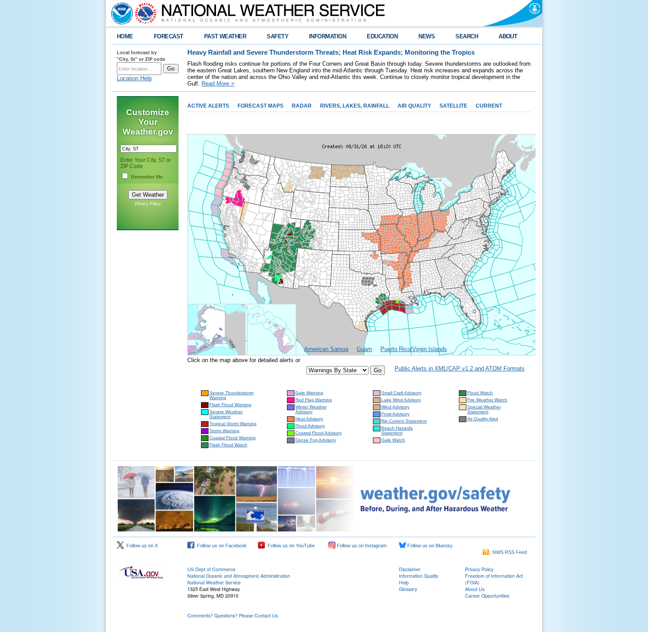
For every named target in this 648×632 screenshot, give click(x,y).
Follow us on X (141, 545)
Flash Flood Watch (228, 444)
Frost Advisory (395, 413)
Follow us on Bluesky (429, 545)
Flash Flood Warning (230, 404)
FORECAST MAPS (260, 106)
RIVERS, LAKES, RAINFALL (354, 106)
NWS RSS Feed (508, 552)
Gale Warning (309, 392)
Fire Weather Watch (487, 399)
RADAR (302, 106)
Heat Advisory (309, 418)
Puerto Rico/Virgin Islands (413, 349)
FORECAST (168, 36)
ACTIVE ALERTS (208, 106)
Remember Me (147, 177)
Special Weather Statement (484, 409)
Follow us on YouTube (290, 545)
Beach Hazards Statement (397, 430)
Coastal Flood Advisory (318, 432)
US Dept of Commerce (211, 569)
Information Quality (418, 575)
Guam (364, 349)
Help (404, 582)
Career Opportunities (487, 595)
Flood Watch (480, 392)
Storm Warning (224, 430)
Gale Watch (393, 440)
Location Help (134, 78)
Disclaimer (410, 569)
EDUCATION (382, 36)
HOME (125, 36)
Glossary (408, 589)
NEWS (426, 36)
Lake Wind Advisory (401, 399)
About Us (474, 589)
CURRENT (489, 106)
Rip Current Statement (404, 421)
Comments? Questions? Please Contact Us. (233, 615)
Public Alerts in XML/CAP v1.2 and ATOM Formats (460, 368)
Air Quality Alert (482, 418)
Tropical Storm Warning (233, 423)
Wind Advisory (395, 406)
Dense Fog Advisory (315, 440)
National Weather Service (214, 582)
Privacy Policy (148, 204)
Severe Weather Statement (225, 414)
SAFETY (277, 36)
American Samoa (326, 349)
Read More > (218, 83)
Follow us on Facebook (220, 545)
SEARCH (466, 36)
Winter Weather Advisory (311, 409)
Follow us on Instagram (361, 545)
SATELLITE (453, 106)
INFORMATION (327, 36)
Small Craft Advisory (401, 392)
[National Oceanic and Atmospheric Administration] (120, 13)
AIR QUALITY (414, 106)
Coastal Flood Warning (232, 437)
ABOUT (508, 36)
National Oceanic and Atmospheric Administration (238, 575)
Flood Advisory (310, 425)
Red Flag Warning (313, 399)
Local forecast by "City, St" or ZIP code (141, 55)
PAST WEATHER (225, 36)
